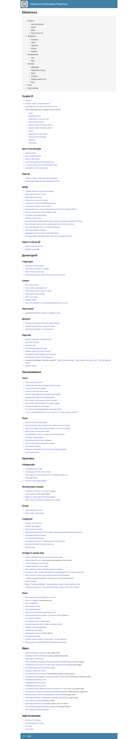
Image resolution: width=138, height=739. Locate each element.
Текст (33, 58)
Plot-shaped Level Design (33, 469)
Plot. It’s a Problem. (31, 297)
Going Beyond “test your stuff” (39, 119)
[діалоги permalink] (21, 319)
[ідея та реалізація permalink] (21, 148)
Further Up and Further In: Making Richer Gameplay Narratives (45, 698)
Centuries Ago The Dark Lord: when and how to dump (42, 385)
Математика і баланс (38, 70)
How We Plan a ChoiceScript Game (36, 168)
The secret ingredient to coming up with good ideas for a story (46, 303)
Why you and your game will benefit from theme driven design (46, 642)
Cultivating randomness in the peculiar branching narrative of (52, 587)
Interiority (32, 140)
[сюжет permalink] (21, 280)
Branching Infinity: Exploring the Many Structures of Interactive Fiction (48, 236)
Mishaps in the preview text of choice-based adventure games (46, 449)
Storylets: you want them (33, 523)
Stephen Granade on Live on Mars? (36, 566)
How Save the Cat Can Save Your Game (38, 674)
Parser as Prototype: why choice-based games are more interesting (47, 428)
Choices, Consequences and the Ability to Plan (40, 212)
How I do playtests (31, 603)
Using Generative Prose (36, 122)
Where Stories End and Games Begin (37, 431)
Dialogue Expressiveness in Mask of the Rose (40, 326)
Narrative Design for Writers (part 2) (40, 128)
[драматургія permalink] (21, 255)
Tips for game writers (32, 452)
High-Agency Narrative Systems (35, 535)
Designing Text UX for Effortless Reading (38, 656)
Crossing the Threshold (33, 618)
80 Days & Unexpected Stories (35, 671)
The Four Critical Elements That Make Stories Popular (43, 394)
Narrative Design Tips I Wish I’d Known (38, 351)
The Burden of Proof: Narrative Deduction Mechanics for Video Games (48, 689)
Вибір (33, 30)
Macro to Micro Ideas (32, 159)
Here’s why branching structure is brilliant (43, 569)
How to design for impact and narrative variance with (47, 575)
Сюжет (33, 42)
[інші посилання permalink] (21, 715)
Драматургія (32, 36)
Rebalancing (30, 581)
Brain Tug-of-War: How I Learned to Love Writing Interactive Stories (47, 425)
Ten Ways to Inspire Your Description (37, 406)
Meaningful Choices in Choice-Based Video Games (42, 233)
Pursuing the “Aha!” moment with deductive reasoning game (54, 572)
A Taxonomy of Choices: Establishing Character (40, 203)
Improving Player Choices (33, 197)
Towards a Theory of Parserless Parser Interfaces (41, 178)
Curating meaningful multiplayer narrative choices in (49, 578)
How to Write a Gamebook (34, 701)
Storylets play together (33, 526)
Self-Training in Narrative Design (36, 348)
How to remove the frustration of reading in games (42, 403)
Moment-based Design (32, 636)
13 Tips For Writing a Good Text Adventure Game (41, 165)
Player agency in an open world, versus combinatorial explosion (46, 475)
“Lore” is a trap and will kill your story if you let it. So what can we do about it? (51, 412)
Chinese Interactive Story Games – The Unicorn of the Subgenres (46, 615)
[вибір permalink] (21, 187)
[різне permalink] (21, 418)
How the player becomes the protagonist (39, 357)
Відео (30, 85)
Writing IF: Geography (32, 249)
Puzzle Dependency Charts (34, 510)
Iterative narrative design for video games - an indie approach (46, 639)
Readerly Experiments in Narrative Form (38, 339)
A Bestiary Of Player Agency (34, 437)
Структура (34, 39)
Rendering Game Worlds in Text (35, 680)
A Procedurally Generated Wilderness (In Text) (40, 597)
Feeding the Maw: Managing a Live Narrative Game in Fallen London (47, 677)
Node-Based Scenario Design (35, 294)
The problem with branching (34, 538)
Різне (33, 61)
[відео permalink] (21, 648)
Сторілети (34, 76)
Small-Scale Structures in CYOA (35, 194)
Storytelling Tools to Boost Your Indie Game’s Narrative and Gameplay (48, 665)
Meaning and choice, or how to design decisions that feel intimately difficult (51, 209)
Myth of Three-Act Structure (34, 272)
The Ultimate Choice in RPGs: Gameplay (38, 440)
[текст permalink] (21, 378)
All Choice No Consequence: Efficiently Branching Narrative (44, 692)
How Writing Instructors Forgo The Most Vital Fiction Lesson (45, 275)
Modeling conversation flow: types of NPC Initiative (42, 323)
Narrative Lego (30, 547)
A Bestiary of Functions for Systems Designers (40, 491)
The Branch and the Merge (37, 137)
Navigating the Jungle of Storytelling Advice (39, 397)
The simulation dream (32, 606)
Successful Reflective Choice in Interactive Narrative (42, 227)
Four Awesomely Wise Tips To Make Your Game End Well (43, 624)
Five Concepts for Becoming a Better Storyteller (41, 400)
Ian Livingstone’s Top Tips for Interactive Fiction (41, 107)
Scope (31, 113)
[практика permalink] (21, 458)
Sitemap (29, 736)
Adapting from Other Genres (38, 134)
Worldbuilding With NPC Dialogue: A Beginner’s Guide (42, 313)
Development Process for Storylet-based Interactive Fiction (45, 541)
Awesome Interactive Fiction (34, 723)
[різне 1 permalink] (21, 593)
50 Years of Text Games (33, 720)
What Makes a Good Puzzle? (34, 659)
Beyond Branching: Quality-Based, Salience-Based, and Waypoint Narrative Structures (53, 221)
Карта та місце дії (37, 33)
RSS (24, 736)
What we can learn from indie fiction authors (40, 443)
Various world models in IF (34, 246)
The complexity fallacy (32, 609)
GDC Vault (28, 726)
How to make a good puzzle (34, 513)
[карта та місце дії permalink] (21, 242)
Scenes (31, 131)
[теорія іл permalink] (21, 96)
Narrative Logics (30, 345)
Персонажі (34, 45)
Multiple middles (31, 300)
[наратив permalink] (21, 335)
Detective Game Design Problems (36, 481)
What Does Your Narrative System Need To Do (40, 612)
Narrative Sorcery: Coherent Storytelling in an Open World (44, 695)
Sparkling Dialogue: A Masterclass (36, 653)
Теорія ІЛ (31, 21)
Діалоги (33, 48)
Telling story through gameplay (35, 627)
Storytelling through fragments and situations (40, 354)
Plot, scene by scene (32, 285)
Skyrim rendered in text (33, 560)
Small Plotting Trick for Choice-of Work (38, 291)
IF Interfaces (29, 729)
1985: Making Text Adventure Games (37, 710)
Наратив (34, 51)
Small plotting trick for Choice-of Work (38, 472)
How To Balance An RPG (33, 494)
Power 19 (28, 600)
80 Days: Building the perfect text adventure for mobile (43, 557)
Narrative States (30, 366)
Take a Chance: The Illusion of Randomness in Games (42, 500)
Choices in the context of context (36, 200)
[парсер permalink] (21, 174)
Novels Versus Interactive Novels (36, 422)
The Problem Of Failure (32, 446)
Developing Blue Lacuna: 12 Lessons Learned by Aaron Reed (45, 434)
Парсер (33, 27)
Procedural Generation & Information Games (40, 668)
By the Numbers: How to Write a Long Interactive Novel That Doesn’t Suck (49, 224)
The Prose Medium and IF (33, 382)
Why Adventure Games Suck (34, 633)
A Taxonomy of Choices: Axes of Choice (38, 206)
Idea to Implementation (33, 156)
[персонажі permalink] (21, 308)
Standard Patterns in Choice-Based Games (39, 191)
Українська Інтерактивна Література (48, 4)
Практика (31, 64)
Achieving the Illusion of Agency (35, 230)
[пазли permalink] (21, 506)
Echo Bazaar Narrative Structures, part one (39, 544)
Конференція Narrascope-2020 (35, 683)
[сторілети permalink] (21, 519)
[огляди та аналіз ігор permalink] (21, 553)
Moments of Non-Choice (33, 218)
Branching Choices (35, 116)
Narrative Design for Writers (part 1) (40, 125)
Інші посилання (33, 88)
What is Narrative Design (66, 360)
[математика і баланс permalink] (21, 486)
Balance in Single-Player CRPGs (35, 497)
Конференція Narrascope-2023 (35, 686)
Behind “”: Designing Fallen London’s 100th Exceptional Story (52, 584)
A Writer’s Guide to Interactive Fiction (37, 104)
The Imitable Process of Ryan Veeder (37, 621)
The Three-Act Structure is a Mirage (37, 269)
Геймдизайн (35, 67)
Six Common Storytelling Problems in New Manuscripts (43, 409)
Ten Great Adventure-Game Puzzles (37, 563)
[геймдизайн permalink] (21, 464)
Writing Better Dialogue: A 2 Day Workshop (39, 329)
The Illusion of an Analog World (35, 215)
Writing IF (28, 101)
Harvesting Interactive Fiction (35, 704)
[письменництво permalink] (21, 372)
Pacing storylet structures (33, 529)
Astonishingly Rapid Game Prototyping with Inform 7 (42, 181)
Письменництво (33, 54)
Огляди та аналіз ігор (38, 79)
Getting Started (30, 153)
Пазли (33, 73)
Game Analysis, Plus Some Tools (86, 360)
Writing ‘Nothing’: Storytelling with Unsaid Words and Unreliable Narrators (49, 662)
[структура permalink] (21, 261)
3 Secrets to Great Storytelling (35, 388)
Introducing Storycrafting (33, 630)
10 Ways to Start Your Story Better (36, 391)
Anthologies (33, 143)
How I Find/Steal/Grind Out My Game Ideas (39, 162)
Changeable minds (31, 478)
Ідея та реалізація (37, 24)
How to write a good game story (36, 288)
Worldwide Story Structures (34, 266)
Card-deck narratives (32, 342)
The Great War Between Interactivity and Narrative (42, 707)
